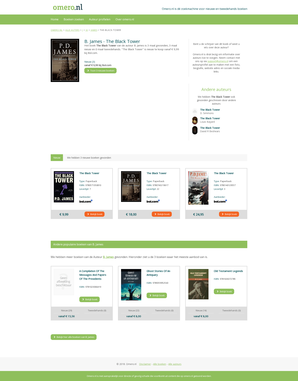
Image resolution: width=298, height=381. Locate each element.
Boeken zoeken (74, 19)
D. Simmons (207, 113)
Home (54, 19)
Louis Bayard (207, 121)
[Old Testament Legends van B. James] (198, 284)
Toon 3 (102, 70)
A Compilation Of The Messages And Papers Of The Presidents (92, 275)
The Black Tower (210, 109)
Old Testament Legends (228, 271)
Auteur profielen (99, 19)
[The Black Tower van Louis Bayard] (194, 120)
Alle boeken (159, 364)
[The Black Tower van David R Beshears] (194, 130)
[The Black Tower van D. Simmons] (194, 111)
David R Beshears (210, 131)
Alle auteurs (174, 364)
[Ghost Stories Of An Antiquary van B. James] (131, 284)
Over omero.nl (125, 19)
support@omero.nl (217, 61)
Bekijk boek (96, 214)
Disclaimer (145, 364)
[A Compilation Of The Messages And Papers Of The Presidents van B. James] (64, 282)
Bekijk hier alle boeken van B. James (75, 337)
